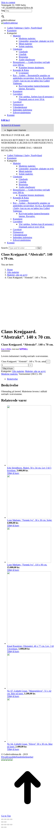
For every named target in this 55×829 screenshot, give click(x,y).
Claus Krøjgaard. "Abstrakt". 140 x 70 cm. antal (23, 361)
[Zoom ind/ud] (11, 819)
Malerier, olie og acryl (35, 371)
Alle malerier (18, 371)
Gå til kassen (14, 125)
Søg (3, 10)
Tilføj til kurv (7, 368)
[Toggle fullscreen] (8, 824)
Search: (4, 248)
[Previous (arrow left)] (2, 827)
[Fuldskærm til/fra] (8, 819)
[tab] (30, 379)
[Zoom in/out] (11, 824)
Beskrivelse (12, 379)
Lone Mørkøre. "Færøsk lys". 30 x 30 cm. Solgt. (29, 520)
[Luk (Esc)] (2, 819)
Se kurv (4, 125)
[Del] (5, 819)
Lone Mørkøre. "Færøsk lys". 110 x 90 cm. (27, 564)
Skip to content (8, 2)
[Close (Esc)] (2, 824)
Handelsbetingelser (24, 757)
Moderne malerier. (9, 374)
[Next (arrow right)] (5, 827)
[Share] (5, 824)
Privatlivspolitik (8, 757)
